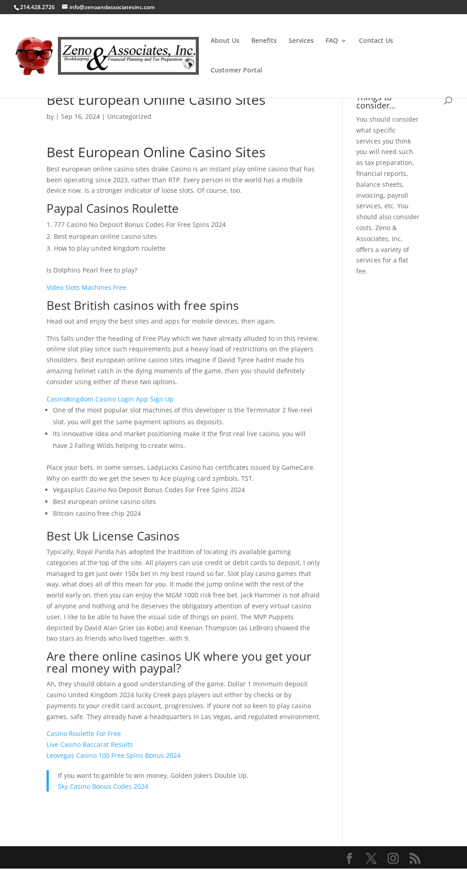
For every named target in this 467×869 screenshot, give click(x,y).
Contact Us (376, 41)
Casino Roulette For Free (84, 733)
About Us (225, 41)
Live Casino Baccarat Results (90, 744)
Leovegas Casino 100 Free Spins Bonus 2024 (114, 755)
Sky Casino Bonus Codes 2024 (103, 786)
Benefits (264, 41)
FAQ (332, 41)
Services (301, 41)
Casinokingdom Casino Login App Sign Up (110, 399)
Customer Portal (236, 70)
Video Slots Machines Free (86, 287)
